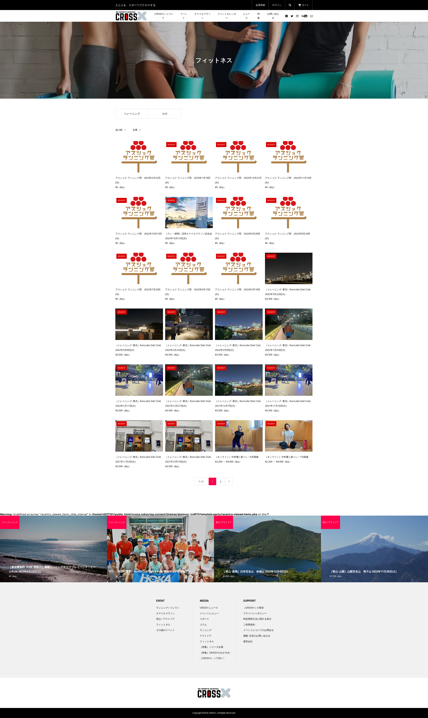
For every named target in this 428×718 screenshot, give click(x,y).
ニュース (246, 15)
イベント (183, 15)
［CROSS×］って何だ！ (212, 658)
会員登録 (260, 5)
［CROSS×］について (163, 15)
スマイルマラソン (202, 15)
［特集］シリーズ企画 (211, 646)
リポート (204, 618)
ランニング (205, 630)
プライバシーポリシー (255, 613)
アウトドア (205, 635)
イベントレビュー (209, 613)
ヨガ (164, 113)
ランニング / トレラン (167, 607)
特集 (258, 15)
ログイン (277, 5)
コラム (203, 624)
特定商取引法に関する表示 (257, 618)
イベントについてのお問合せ (258, 630)
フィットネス (163, 624)
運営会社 (248, 641)
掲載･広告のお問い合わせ (256, 635)
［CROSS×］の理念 (253, 607)
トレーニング (132, 113)
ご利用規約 (249, 624)
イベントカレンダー (226, 15)
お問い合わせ (273, 15)
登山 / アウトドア (165, 618)
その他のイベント (165, 630)
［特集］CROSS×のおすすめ (215, 652)
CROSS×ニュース (209, 607)
